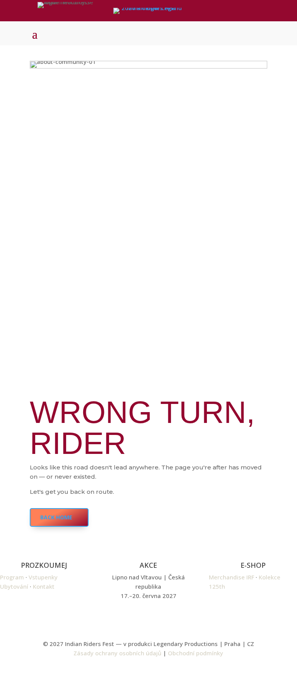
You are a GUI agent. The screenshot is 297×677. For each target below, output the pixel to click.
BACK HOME (56, 517)
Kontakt (44, 586)
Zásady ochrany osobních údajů (117, 653)
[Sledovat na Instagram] (245, 11)
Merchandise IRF (231, 577)
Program (12, 577)
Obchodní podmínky (195, 653)
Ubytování (14, 586)
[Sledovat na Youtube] (261, 11)
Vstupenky (43, 577)
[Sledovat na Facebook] (228, 11)
